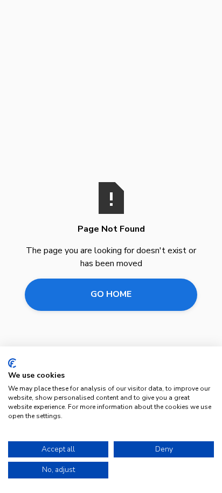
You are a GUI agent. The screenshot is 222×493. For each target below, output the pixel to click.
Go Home (111, 294)
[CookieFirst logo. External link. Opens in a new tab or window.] (12, 363)
